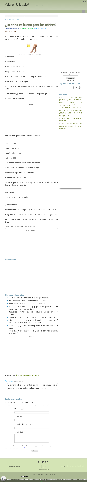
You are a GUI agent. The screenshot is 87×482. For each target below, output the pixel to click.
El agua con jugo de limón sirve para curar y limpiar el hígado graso (33, 327)
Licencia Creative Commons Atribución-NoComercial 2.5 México (52, 477)
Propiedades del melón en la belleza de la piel (27, 300)
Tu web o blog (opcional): (24, 424)
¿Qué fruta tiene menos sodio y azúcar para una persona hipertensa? (33, 332)
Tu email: (18, 416)
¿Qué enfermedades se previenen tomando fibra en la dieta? (70, 126)
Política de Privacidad (44, 470)
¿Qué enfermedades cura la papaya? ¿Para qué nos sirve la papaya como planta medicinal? (33, 308)
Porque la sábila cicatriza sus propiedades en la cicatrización (32, 317)
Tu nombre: (19, 409)
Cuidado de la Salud (17, 4)
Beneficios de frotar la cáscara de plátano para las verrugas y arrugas (33, 313)
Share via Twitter (41, 28)
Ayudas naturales (12, 19)
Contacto (43, 468)
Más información (48, 480)
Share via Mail (11, 31)
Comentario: (19, 432)
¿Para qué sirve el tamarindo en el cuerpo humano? (29, 297)
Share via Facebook (13, 28)
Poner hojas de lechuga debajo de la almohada (27, 303)
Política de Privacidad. (26, 448)
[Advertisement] (31, 118)
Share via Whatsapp (27, 28)
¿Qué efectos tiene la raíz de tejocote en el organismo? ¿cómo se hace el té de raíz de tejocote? (33, 321)
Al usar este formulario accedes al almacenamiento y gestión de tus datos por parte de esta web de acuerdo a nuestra (31, 447)
